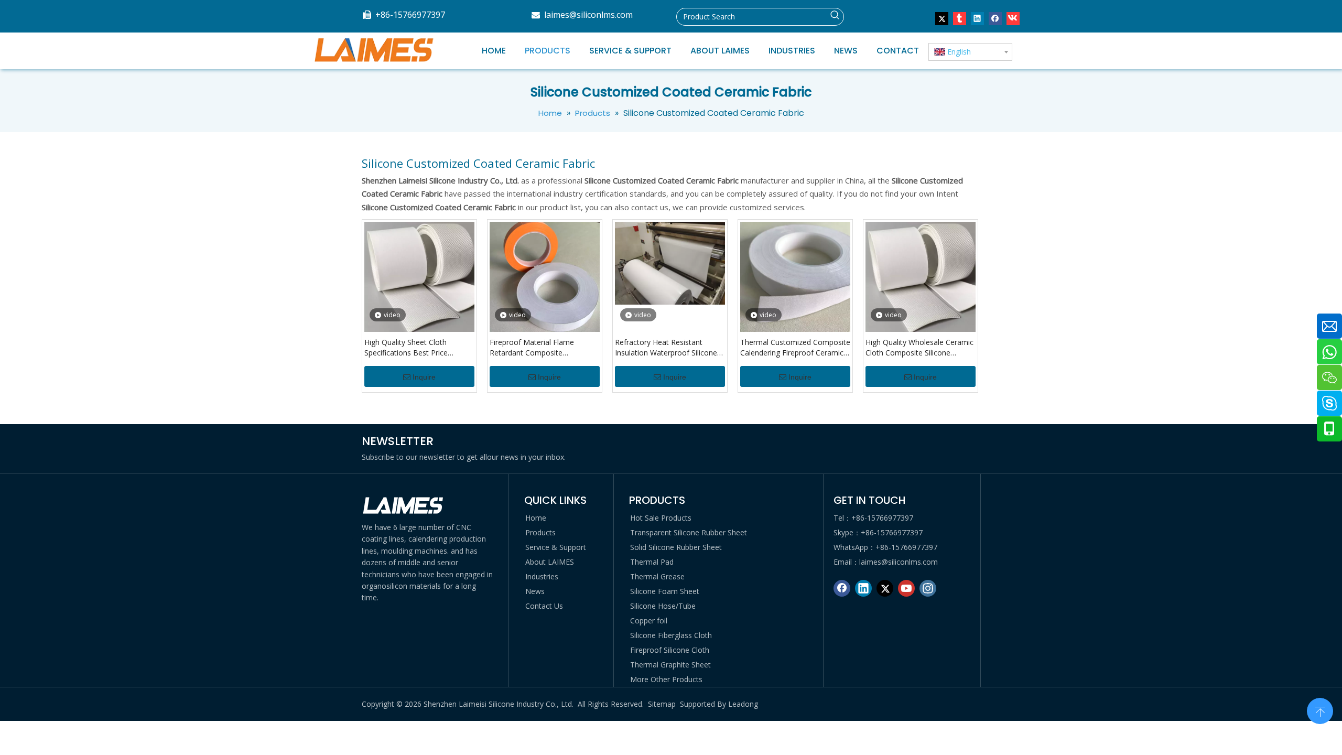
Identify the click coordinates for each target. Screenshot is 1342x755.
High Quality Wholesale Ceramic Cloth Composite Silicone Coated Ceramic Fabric (919, 347)
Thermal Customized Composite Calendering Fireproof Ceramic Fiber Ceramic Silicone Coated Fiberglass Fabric (795, 347)
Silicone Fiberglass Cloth (671, 635)
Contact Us (544, 606)
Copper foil (648, 620)
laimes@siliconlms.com (588, 14)
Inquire (424, 377)
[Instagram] (927, 588)
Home (535, 518)
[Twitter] (941, 18)
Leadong (743, 704)
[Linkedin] (977, 18)
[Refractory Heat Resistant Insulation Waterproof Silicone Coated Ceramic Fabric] (670, 262)
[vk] (1013, 18)
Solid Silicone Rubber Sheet (676, 547)
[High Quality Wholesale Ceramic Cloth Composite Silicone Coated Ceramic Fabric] (920, 276)
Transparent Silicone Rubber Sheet (688, 532)
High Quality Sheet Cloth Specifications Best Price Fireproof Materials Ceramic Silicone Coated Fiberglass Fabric (411, 347)
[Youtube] (906, 588)
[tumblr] (959, 18)
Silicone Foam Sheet (664, 591)
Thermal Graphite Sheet (670, 665)
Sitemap (662, 704)
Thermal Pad (652, 562)
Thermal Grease (657, 576)
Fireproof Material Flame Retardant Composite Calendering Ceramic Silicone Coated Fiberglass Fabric (538, 347)
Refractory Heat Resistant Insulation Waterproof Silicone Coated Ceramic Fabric (666, 347)
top (1320, 710)
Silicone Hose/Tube (663, 606)
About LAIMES (549, 562)
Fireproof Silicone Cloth (669, 650)
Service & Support (555, 547)
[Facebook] (995, 18)
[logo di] (404, 505)
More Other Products (666, 679)
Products (540, 532)
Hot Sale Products (660, 518)
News (535, 591)
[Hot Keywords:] (835, 16)
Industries (541, 576)
